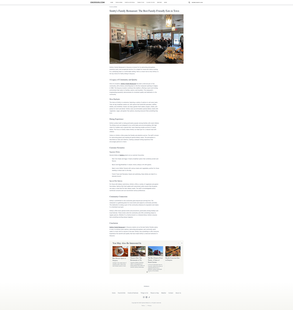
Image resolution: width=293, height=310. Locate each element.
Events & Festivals (133, 293)
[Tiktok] (149, 297)
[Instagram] (144, 297)
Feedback (146, 286)
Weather (163, 293)
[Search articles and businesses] (189, 2)
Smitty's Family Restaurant (128, 83)
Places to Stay (155, 293)
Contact (170, 293)
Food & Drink (121, 293)
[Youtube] (146, 297)
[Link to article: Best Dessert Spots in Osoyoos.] (120, 251)
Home (113, 293)
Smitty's (122, 155)
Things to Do (144, 293)
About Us (178, 293)
